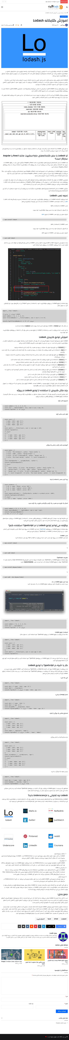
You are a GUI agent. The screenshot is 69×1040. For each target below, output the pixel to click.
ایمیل (66, 1004)
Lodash (63, 919)
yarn (66, 202)
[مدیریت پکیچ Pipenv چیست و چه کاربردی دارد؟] (57, 954)
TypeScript (43, 529)
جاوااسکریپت (40, 919)
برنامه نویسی (60, 13)
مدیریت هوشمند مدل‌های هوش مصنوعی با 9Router (47, 2)
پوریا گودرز (62, 25)
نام (67, 996)
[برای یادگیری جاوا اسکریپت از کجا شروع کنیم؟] (34, 955)
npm (43, 214)
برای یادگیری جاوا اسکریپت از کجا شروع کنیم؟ (35, 963)
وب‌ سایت (31, 1004)
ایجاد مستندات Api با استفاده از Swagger (11, 961)
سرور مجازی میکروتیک (61, 1023)
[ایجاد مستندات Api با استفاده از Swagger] (11, 954)
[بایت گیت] (56, 7)
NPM (55, 919)
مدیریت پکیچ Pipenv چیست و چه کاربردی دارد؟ (58, 961)
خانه (65, 13)
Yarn (49, 919)
